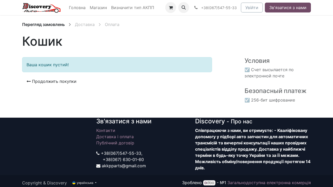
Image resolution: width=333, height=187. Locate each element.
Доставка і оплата (115, 136)
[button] (183, 7)
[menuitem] (77, 7)
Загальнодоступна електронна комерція (269, 182)
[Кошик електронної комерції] (170, 7)
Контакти (105, 130)
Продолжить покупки (53, 81)
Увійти (251, 7)
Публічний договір (115, 142)
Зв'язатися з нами (287, 7)
